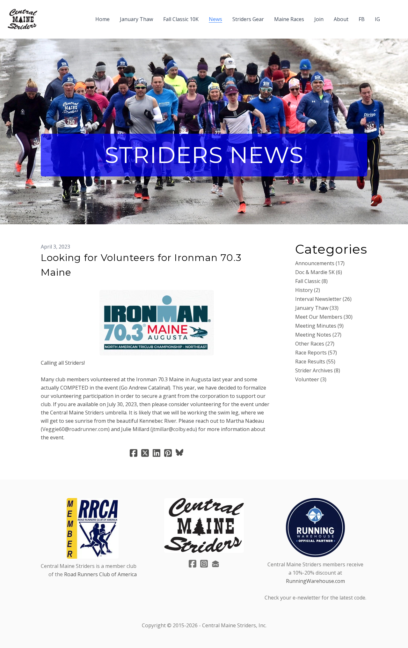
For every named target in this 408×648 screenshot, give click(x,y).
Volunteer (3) (310, 379)
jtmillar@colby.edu (173, 429)
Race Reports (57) (316, 352)
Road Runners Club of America (100, 574)
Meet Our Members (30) (324, 316)
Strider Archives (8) (317, 370)
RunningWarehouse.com (315, 581)
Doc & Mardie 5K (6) (318, 272)
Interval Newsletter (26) (323, 298)
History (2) (307, 290)
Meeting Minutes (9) (319, 325)
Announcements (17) (320, 263)
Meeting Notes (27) (318, 334)
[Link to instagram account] (204, 563)
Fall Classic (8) (311, 281)
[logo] (22, 19)
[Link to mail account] (215, 563)
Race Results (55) (315, 361)
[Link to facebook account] (192, 563)
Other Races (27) (314, 343)
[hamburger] (45, 15)
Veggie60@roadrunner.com (75, 429)
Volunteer (54, 283)
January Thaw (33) (317, 307)
